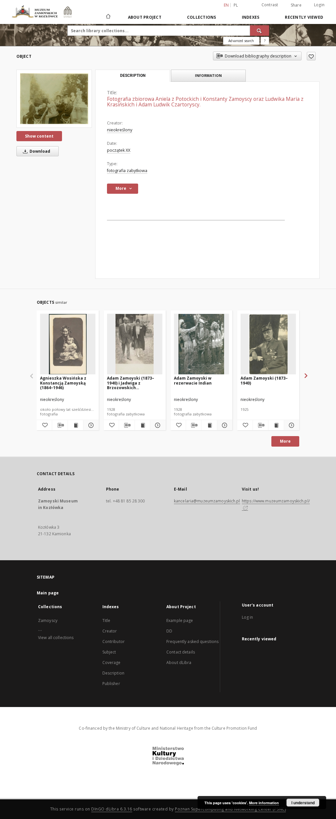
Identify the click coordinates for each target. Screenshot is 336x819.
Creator (109, 631)
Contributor (113, 641)
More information (264, 802)
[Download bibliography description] (59, 425)
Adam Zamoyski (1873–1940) (264, 380)
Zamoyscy (47, 620)
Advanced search (241, 40)
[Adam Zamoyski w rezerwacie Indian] (201, 344)
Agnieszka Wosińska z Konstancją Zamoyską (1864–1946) (63, 382)
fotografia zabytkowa (127, 170)
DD (169, 631)
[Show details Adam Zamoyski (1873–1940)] (290, 425)
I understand (303, 803)
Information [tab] (208, 75)
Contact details (180, 652)
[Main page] (107, 17)
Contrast (270, 5)
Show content (39, 136)
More (285, 441)
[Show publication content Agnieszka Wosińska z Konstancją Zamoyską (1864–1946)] (75, 425)
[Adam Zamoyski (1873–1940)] (268, 344)
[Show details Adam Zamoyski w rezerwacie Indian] (223, 425)
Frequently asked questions (192, 641)
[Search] (259, 30)
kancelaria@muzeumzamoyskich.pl (207, 501)
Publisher (111, 683)
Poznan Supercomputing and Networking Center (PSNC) (230, 809)
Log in (247, 617)
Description (113, 673)
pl (236, 5)
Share (296, 5)
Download (39, 151)
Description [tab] (132, 75)
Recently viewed (304, 17)
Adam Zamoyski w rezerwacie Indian (193, 380)
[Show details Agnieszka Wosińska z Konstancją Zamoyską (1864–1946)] (89, 425)
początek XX (118, 150)
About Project (144, 17)
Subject (109, 652)
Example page (179, 620)
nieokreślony (119, 130)
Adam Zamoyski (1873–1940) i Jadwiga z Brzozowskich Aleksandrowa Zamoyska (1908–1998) (133, 382)
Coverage (111, 662)
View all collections (56, 637)
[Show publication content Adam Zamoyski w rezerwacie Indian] (209, 425)
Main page (48, 593)
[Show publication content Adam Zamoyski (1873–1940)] (276, 425)
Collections (201, 17)
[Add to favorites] (311, 56)
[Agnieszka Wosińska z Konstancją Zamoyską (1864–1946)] (67, 344)
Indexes (251, 17)
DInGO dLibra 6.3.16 (111, 809)
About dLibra (178, 662)
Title (106, 620)
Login (319, 5)
